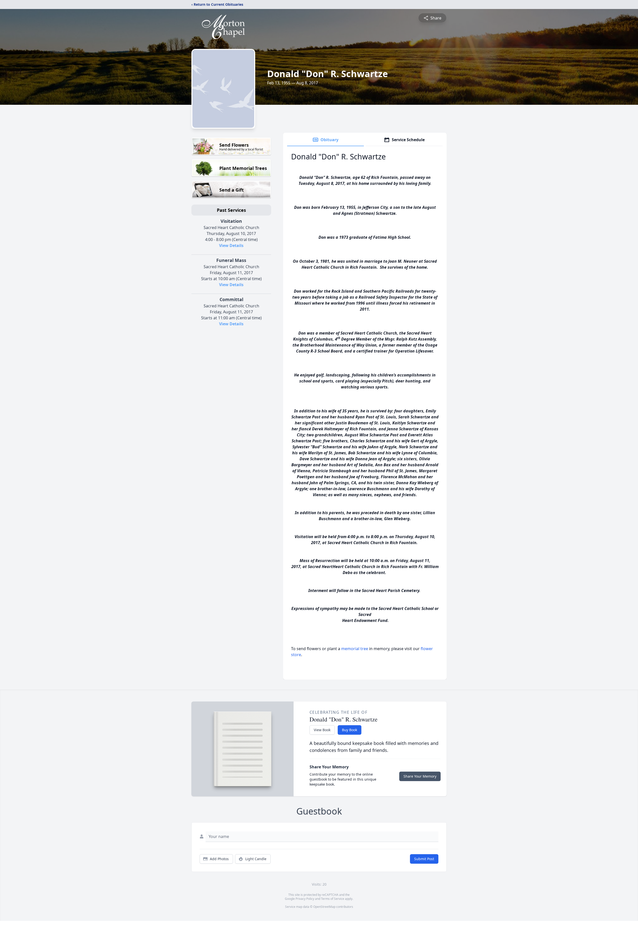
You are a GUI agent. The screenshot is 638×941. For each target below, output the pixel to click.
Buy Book (349, 729)
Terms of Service (332, 899)
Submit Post (424, 858)
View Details (231, 245)
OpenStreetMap (324, 907)
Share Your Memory (419, 776)
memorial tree (354, 648)
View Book (322, 729)
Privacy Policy (305, 899)
